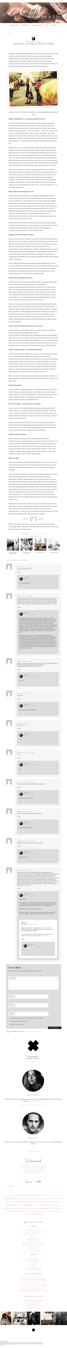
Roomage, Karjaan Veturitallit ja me (33, 1171)
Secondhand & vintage (33, 1208)
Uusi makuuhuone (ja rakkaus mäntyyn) (33, 1169)
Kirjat (8, 1202)
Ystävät (39, 1214)
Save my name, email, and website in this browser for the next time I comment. (26, 1018)
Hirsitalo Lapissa (26, 1198)
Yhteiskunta (56, 1211)
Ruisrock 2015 (33, 1292)
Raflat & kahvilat (44, 1205)
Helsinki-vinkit (16, 1198)
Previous (8, 33)
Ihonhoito (42, 1198)
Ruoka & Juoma (9, 1208)
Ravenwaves (20, 782)
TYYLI (47, 25)
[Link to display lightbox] (6, 1318)
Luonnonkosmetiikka (53, 1202)
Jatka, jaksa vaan (33, 1237)
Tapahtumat (56, 1208)
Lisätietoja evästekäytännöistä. (10, 1344)
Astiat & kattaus (17, 1195)
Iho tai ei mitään (33, 1283)
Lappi (40, 1202)
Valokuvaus (25, 1211)
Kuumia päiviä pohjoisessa (33, 1302)
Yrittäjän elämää (30, 1214)
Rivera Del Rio (33, 1264)
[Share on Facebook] (41, 533)
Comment (12, 978)
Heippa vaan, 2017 (33, 1248)
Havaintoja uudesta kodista (33, 1172)
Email (10, 1004)
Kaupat (59, 1198)
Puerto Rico (35, 1205)
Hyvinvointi (34, 1198)
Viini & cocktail (48, 1211)
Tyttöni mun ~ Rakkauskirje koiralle (33, 1250)
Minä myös (33, 1236)
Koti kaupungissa (23, 1201)
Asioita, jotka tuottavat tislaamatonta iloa (33, 1243)
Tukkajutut (10, 1211)
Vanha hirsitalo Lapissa (33, 1304)
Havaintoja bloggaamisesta (57, 1195)
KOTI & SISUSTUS (37, 25)
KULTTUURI (25, 25)
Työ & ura (17, 1211)
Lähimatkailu (10, 1205)
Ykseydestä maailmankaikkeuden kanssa (33, 1288)
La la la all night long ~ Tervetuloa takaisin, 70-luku (33, 1281)
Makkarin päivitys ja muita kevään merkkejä (33, 1165)
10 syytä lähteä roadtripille (33, 1260)
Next (59, 33)
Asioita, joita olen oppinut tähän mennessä (33, 1230)
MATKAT (54, 25)
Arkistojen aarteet (7, 1195)
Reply (19, 572)
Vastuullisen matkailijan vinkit (33, 1267)
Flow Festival (48, 1195)
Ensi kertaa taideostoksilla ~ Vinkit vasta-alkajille (33, 1279)
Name (10, 996)
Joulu (46, 1198)
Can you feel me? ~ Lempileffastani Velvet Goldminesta (33, 1285)
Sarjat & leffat (21, 1208)
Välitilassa (33, 1266)
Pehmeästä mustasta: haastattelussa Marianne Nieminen (33, 1290)
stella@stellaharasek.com (36, 1101)
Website (11, 1013)
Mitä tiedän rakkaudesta (33, 1239)
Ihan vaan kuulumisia (33, 1247)
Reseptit (58, 1205)
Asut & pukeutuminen (32, 1195)
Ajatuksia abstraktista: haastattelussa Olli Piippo (33, 1287)
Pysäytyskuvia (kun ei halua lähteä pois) (33, 1300)
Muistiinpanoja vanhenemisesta (33, 1234)
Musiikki (28, 1204)
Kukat (36, 1202)
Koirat (12, 1202)
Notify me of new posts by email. (17, 1024)
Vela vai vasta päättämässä (33, 1232)
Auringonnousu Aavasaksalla (33, 1307)
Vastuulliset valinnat (36, 1211)
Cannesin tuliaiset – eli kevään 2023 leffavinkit (33, 1167)
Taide (51, 1208)
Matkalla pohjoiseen (33, 1306)
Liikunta (44, 1202)
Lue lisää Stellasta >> (25, 1105)
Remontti (53, 1205)
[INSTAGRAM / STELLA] (32, 1062)
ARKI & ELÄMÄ (14, 25)
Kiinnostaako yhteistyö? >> (38, 1105)
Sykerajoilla (33, 1241)
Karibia (50, 1198)
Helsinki (8, 1198)
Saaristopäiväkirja (33, 1262)
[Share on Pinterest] (45, 533)
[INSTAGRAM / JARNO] (34, 1062)
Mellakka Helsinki (19, 1205)
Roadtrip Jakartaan (33, 1258)
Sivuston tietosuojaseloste (33, 1151)
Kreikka (32, 1202)
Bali (43, 1195)
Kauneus (54, 1198)
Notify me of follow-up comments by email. (19, 1021)
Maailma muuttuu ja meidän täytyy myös (33, 1245)
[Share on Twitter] (43, 533)
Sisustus (45, 1208)
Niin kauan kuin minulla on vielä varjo (33, 1277)
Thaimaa (61, 1208)
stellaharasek (6, 1313)
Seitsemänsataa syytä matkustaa (33, 1269)
